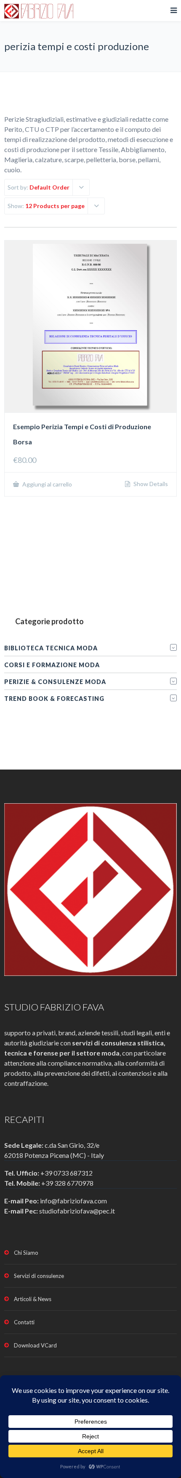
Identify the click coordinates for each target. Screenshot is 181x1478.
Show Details (150, 484)
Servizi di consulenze (39, 1275)
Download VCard (35, 1345)
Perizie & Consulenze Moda (55, 681)
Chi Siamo (26, 1252)
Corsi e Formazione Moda (52, 664)
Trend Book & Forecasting (54, 698)
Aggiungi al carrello (46, 484)
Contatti (24, 1322)
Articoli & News (32, 1299)
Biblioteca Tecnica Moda (51, 648)
